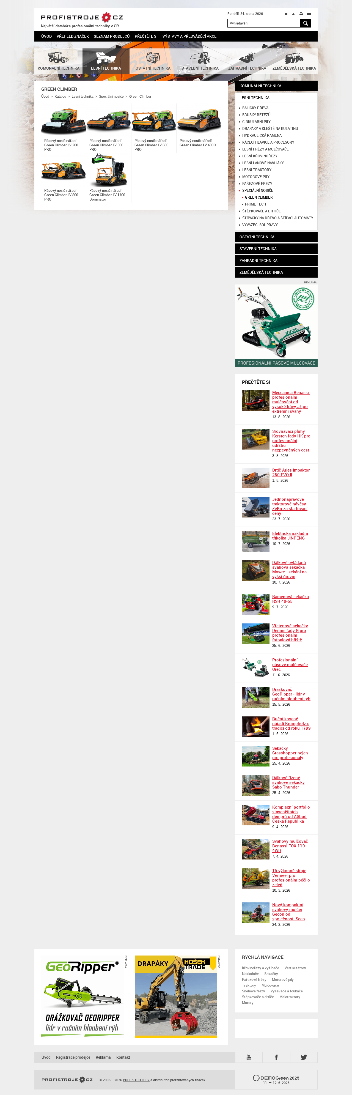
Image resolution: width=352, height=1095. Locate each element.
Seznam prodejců (112, 36)
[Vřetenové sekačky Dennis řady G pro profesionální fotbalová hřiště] (256, 633)
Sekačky (271, 973)
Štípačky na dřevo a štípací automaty (277, 218)
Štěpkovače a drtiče (261, 211)
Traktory (249, 985)
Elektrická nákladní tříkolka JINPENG (290, 535)
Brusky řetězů (256, 115)
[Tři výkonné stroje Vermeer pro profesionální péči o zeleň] (256, 878)
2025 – (281, 1080)
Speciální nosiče (111, 96)
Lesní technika (83, 96)
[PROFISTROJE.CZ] (67, 1079)
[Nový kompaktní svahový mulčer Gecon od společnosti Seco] (256, 912)
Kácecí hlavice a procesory (268, 142)
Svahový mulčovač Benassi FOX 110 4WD (290, 845)
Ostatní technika (257, 236)
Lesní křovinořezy (259, 156)
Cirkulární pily (256, 121)
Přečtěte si (146, 36)
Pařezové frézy (257, 183)
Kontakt (123, 1057)
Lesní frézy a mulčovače (265, 149)
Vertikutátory (295, 967)
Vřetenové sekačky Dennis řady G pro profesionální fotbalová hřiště (290, 632)
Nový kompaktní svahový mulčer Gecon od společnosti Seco (288, 911)
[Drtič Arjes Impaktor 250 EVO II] (256, 478)
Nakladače (250, 973)
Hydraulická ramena (262, 135)
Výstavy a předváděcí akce (189, 36)
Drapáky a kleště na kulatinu (270, 128)
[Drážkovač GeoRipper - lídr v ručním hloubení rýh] (256, 697)
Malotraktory (289, 996)
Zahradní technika (258, 260)
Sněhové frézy (253, 991)
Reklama (103, 1057)
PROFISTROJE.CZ (82, 18)
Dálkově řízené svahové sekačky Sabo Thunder (288, 782)
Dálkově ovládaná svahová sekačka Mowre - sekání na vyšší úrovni (289, 569)
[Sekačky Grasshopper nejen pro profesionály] (256, 756)
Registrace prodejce (73, 1057)
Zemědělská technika (261, 272)
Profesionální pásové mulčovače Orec (290, 664)
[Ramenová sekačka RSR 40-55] (256, 604)
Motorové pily (256, 176)
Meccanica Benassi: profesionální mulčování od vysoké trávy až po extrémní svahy (291, 402)
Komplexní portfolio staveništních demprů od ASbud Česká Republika (291, 814)
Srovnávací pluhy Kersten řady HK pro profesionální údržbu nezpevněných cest (291, 440)
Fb (277, 1057)
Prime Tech (255, 204)
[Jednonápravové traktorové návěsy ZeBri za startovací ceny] (256, 507)
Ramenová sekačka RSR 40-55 (290, 599)
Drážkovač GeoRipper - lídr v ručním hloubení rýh (291, 693)
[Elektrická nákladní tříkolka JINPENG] (256, 541)
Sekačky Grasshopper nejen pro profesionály (290, 752)
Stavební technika (258, 248)
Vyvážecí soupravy (260, 225)
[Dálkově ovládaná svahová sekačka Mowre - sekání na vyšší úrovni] (256, 570)
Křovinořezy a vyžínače (260, 967)
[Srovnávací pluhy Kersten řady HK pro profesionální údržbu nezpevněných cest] (256, 439)
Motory (248, 1002)
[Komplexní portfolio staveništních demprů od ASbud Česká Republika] (256, 815)
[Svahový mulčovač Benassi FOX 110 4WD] (256, 849)
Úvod (46, 36)
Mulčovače (270, 985)
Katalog (60, 96)
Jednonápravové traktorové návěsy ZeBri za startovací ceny (289, 506)
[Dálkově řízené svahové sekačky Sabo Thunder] (256, 785)
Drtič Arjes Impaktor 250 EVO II (291, 472)
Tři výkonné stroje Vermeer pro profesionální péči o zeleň (291, 877)
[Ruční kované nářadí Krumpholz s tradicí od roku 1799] (256, 726)
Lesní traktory (256, 170)
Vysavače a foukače (287, 991)
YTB (250, 1057)
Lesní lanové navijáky (263, 163)
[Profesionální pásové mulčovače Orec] (256, 668)
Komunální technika (260, 85)
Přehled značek (73, 36)
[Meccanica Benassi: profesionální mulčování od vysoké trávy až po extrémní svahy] (256, 400)
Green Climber (259, 197)
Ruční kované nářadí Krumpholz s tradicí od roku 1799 (291, 723)
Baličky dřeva (255, 108)
